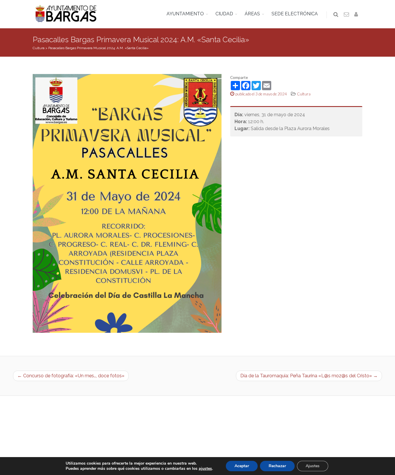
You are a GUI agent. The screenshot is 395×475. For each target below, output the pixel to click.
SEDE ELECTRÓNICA (295, 13)
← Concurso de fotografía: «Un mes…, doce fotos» (70, 375)
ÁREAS (252, 13)
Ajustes (313, 466)
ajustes (205, 468)
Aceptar (242, 466)
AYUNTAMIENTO (185, 13)
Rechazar (277, 466)
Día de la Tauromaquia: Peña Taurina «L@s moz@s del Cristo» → (309, 375)
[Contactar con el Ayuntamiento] (346, 14)
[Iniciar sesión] (357, 14)
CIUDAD (224, 13)
